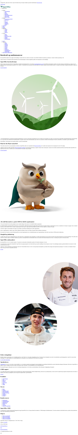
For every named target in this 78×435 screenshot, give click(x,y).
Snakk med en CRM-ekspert (7, 52)
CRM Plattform (5, 378)
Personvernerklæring (3, 429)
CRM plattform (7, 11)
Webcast (6, 32)
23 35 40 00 (5, 422)
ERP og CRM (7, 17)
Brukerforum (5, 403)
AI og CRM (7, 16)
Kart (1, 427)
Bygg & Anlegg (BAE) (9, 19)
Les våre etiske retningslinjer (5, 359)
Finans (6, 24)
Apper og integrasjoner (8, 15)
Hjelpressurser (5, 400)
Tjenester (4, 25)
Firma (6, 34)
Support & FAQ (5, 402)
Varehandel (6, 23)
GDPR (4, 384)
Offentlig (6, 21)
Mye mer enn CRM (8, 36)
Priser (3, 26)
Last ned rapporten (3, 67)
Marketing (6, 14)
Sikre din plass (39, 2)
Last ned (1, 374)
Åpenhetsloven (2, 364)
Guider (6, 30)
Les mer (1, 249)
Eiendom (6, 22)
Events (6, 31)
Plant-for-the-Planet (37, 145)
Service (6, 13)
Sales (5, 12)
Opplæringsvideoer (6, 401)
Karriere (6, 35)
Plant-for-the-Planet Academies (20, 147)
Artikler (6, 29)
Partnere (6, 37)
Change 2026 (2, 4)
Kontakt (6, 38)
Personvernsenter (5, 391)
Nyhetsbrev (4, 394)
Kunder (4, 27)
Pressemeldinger (7, 39)
